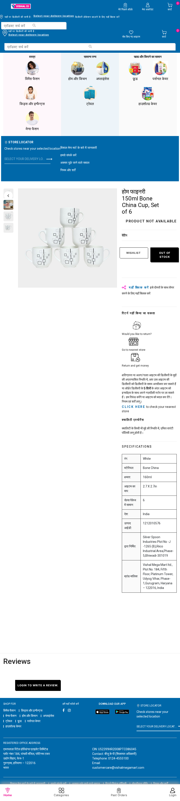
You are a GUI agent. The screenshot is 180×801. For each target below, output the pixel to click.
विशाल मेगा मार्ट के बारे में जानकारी (78, 147)
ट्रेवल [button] (90, 104)
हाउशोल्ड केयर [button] (148, 104)
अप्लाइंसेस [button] (102, 79)
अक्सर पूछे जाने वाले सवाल (74, 162)
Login (172, 795)
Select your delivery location (53, 16)
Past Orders (119, 795)
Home (8, 795)
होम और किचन (30, 715)
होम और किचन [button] (77, 79)
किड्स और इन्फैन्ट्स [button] (32, 104)
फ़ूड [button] (135, 79)
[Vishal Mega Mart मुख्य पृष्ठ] (21, 6)
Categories (61, 795)
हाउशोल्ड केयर (13, 726)
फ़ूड (20, 721)
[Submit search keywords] (34, 25)
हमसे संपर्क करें (68, 155)
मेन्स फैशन (10, 715)
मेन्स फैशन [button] (32, 129)
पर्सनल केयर (33, 721)
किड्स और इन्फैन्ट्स (31, 710)
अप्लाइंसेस (48, 715)
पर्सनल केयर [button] (160, 79)
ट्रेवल (8, 721)
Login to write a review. (38, 685)
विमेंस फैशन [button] (32, 79)
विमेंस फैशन (9, 710)
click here (133, 407)
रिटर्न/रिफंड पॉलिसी (115, 783)
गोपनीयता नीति (140, 783)
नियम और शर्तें (68, 170)
